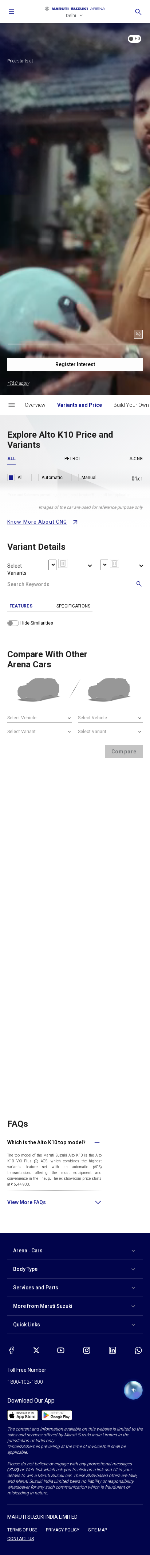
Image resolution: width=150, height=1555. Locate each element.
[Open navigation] (11, 11)
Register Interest (75, 364)
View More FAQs (26, 1202)
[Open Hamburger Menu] (11, 405)
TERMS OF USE (22, 1530)
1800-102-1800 (25, 1382)
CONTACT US (20, 1538)
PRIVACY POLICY (62, 1530)
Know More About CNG (37, 521)
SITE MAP (97, 1530)
